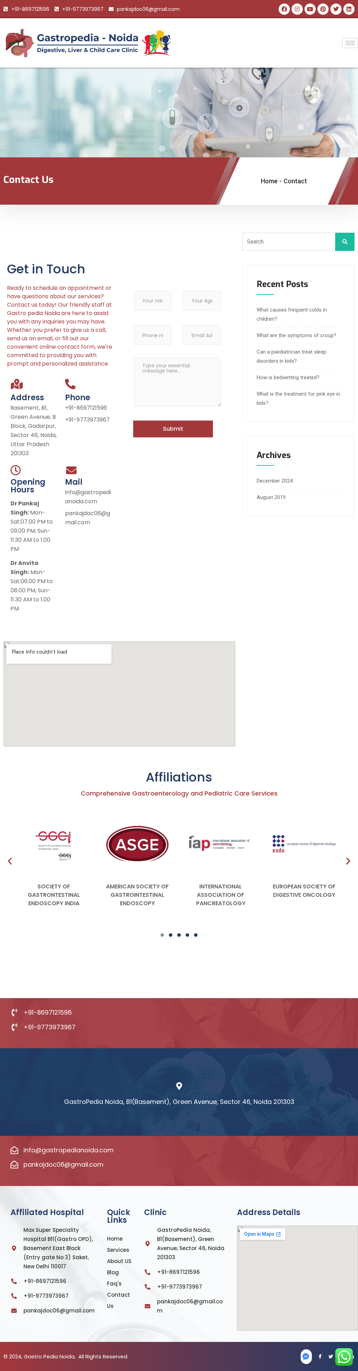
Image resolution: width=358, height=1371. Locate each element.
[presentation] (10, 861)
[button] (162, 935)
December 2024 (275, 481)
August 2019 (271, 497)
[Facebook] (284, 9)
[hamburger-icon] (350, 43)
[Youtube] (310, 9)
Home (269, 181)
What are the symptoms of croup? (296, 335)
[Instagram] (297, 9)
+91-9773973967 (87, 420)
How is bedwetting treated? (288, 377)
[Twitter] (328, 1356)
